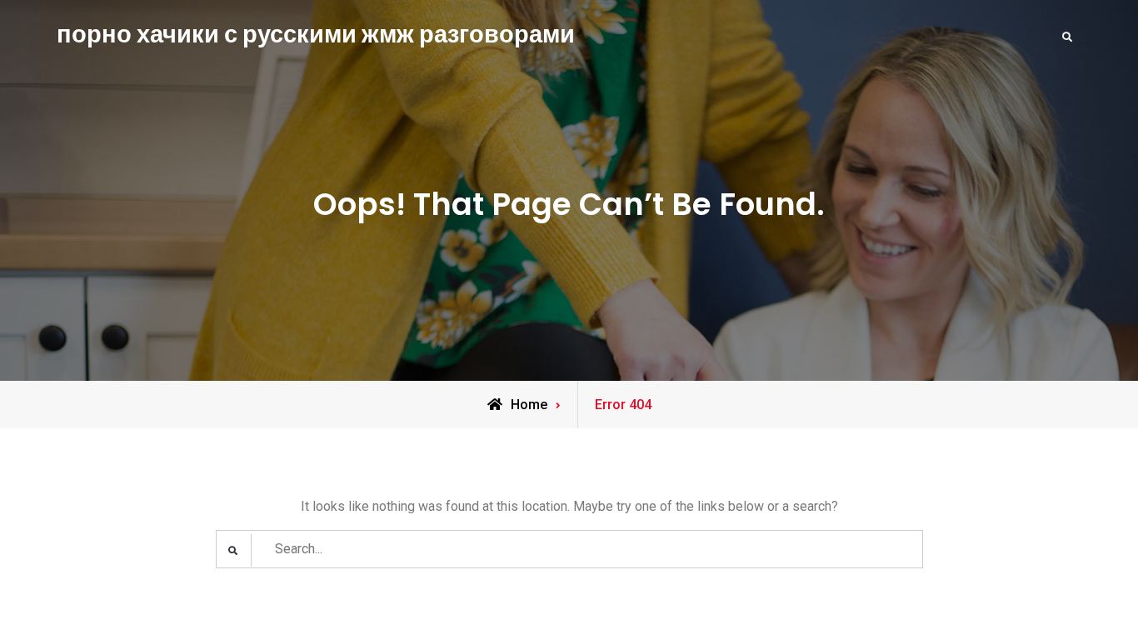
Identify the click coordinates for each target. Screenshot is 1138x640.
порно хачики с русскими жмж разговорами (316, 34)
